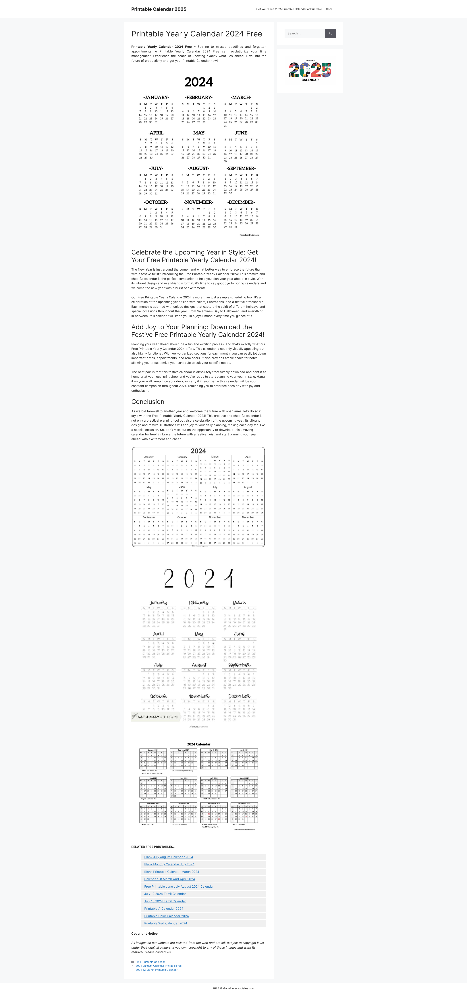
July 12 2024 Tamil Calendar (165, 894)
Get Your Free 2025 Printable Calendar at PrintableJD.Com (294, 9)
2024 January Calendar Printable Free (159, 965)
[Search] (330, 33)
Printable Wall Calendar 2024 (165, 923)
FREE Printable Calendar (150, 961)
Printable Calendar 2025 (158, 9)
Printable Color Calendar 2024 (166, 916)
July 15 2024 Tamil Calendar (165, 901)
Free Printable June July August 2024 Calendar (179, 886)
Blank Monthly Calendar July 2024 (169, 864)
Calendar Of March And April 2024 (169, 879)
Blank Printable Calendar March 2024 (171, 872)
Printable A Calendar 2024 (163, 908)
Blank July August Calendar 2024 (168, 857)
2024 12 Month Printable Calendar (156, 969)
